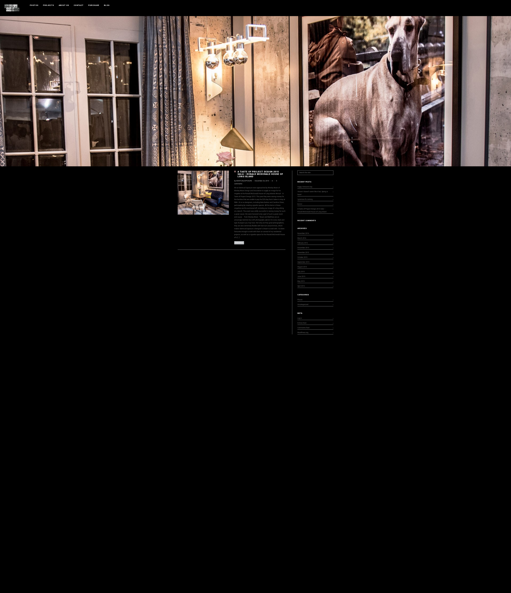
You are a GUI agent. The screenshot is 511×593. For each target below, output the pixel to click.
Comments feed (303, 328)
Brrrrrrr (299, 204)
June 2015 (301, 276)
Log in (299, 318)
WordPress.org (302, 332)
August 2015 (302, 267)
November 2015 (303, 252)
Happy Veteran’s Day (304, 187)
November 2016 (303, 233)
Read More (239, 242)
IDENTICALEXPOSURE (244, 181)
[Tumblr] (505, 5)
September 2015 (303, 262)
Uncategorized (302, 304)
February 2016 (302, 243)
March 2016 (301, 238)
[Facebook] (495, 5)
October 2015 (302, 257)
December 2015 (303, 248)
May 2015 (301, 281)
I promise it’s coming (305, 199)
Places (299, 300)
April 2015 (301, 286)
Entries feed (301, 323)
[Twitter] (500, 5)
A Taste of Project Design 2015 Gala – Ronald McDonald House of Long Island (260, 174)
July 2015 (301, 272)
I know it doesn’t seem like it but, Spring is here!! (312, 193)
